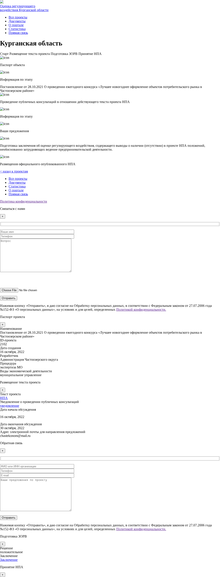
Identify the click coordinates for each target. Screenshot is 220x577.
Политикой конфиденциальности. (141, 309)
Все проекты (18, 17)
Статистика (17, 29)
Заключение (9, 560)
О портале (16, 25)
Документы (17, 21)
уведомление (9, 405)
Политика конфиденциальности (23, 201)
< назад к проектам (14, 171)
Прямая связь (18, 33)
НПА (4, 398)
